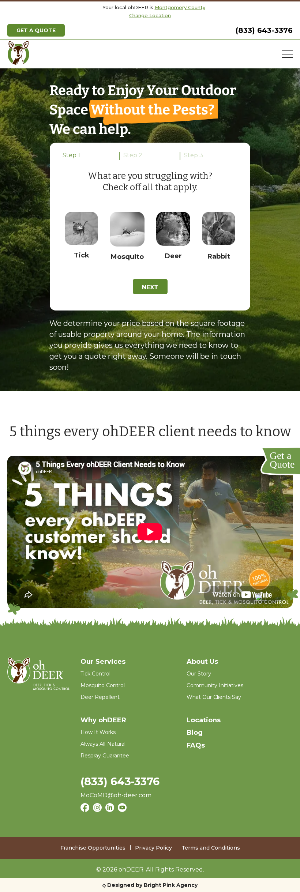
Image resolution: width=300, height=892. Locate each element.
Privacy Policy (153, 847)
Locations (204, 720)
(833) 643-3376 (264, 30)
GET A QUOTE (36, 30)
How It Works (98, 732)
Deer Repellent (100, 697)
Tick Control (95, 673)
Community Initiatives (215, 685)
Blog (195, 733)
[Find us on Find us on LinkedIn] (109, 808)
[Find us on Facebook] (84, 808)
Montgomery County (180, 7)
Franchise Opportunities (92, 847)
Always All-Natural (102, 744)
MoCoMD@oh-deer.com (115, 795)
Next (150, 287)
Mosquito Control (102, 685)
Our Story (199, 673)
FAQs (196, 745)
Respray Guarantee (104, 755)
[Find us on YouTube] (122, 808)
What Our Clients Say (214, 697)
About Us (202, 662)
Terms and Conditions (210, 847)
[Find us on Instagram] (97, 808)
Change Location (150, 15)
